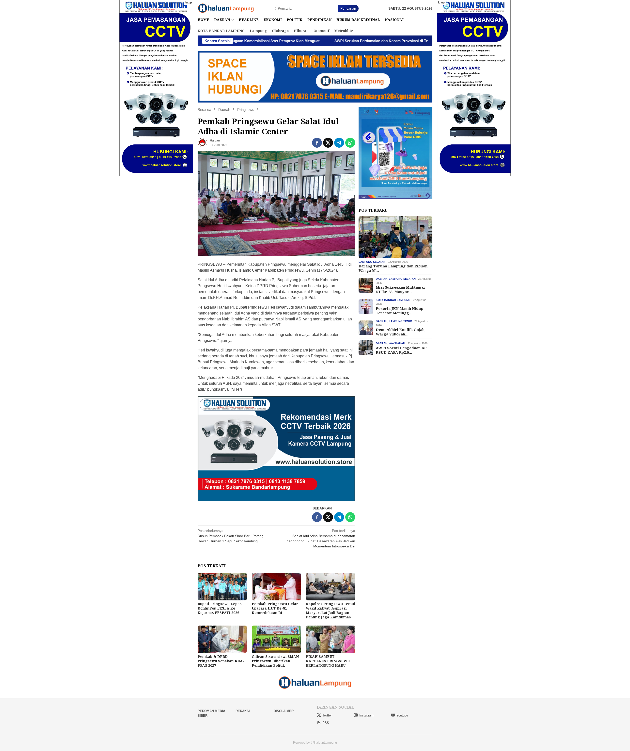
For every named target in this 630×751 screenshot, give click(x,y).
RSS (325, 723)
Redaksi (243, 711)
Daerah (381, 278)
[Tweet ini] (328, 143)
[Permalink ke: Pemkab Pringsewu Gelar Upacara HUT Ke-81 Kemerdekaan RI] (276, 586)
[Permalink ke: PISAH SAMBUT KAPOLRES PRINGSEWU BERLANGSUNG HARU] (330, 639)
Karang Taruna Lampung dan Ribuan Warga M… (393, 268)
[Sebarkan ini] (317, 143)
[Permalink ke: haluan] (202, 142)
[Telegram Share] (339, 143)
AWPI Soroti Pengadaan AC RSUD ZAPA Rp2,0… (401, 349)
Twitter (327, 715)
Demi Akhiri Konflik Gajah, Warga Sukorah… (400, 331)
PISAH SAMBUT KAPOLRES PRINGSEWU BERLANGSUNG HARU (328, 661)
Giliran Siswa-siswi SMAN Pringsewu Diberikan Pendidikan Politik (275, 661)
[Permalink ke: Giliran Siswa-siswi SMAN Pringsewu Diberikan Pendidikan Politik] (276, 639)
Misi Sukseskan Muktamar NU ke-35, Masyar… (400, 289)
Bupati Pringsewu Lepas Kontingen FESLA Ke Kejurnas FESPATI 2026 (220, 608)
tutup (188, 2)
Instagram (366, 715)
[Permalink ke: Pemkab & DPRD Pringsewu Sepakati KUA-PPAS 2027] (222, 639)
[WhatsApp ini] (350, 143)
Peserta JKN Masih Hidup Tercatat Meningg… (399, 310)
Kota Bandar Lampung (393, 299)
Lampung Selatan (372, 261)
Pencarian (348, 8)
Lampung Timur (400, 321)
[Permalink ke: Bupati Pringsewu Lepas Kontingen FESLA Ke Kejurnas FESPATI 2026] (222, 586)
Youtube (402, 715)
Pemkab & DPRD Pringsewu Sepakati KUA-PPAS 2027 (221, 661)
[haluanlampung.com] (226, 8)
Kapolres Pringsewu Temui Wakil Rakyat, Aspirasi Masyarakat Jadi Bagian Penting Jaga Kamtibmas (330, 610)
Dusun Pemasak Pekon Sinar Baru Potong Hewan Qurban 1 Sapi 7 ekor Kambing (231, 536)
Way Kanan (397, 343)
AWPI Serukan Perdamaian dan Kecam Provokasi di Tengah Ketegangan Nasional (357, 41)
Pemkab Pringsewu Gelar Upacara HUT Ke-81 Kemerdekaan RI (275, 608)
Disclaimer (284, 711)
